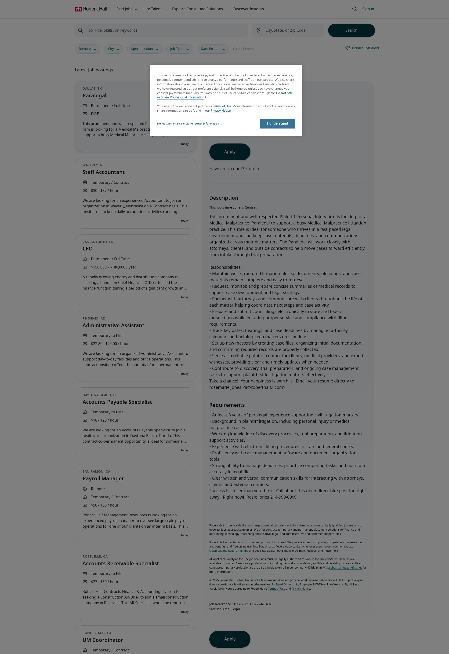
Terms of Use (222, 106)
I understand (277, 123)
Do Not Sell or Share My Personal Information (188, 123)
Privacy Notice (221, 111)
